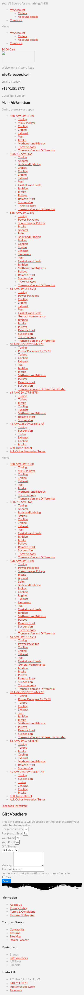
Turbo (22, 434)
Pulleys (22, 195)
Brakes (22, 167)
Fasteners (24, 254)
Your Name (8, 838)
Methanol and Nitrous (32, 143)
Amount (7, 869)
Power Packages (28, 219)
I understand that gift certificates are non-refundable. (36, 873)
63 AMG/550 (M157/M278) (27, 344)
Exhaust (23, 133)
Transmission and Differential (36, 150)
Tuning (22, 119)
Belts (21, 233)
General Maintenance (31, 316)
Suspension (25, 202)
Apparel (23, 160)
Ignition (23, 188)
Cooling (23, 126)
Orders (22, 13)
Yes (8, 877)
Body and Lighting (29, 164)
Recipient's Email (12, 833)
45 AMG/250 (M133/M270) (27, 423)
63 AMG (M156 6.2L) (23, 288)
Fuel (20, 136)
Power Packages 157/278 (34, 351)
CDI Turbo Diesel (21, 447)
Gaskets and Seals (29, 185)
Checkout (16, 20)
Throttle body (27, 147)
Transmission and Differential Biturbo (41, 389)
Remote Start (26, 198)
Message (7, 865)
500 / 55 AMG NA (21, 153)
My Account (17, 9)
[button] (42, 26)
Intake (22, 140)
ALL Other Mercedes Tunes (27, 451)
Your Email (8, 842)
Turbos (22, 354)
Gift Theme (9, 846)
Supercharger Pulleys (31, 223)
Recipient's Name (13, 829)
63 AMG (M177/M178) (24, 392)
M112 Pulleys (26, 122)
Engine (22, 129)
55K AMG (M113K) (22, 212)
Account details (28, 16)
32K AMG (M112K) (22, 115)
